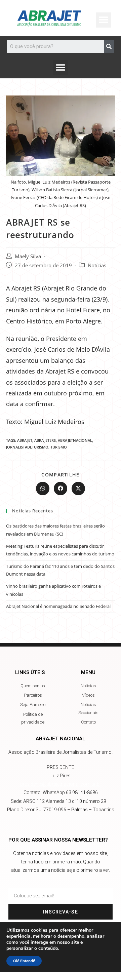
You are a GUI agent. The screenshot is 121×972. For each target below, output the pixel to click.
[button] (60, 67)
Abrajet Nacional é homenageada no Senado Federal (58, 606)
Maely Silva (28, 256)
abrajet (24, 440)
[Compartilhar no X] (78, 488)
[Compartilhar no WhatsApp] (42, 488)
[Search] (109, 46)
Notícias (97, 265)
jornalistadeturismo (27, 447)
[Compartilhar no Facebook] (60, 488)
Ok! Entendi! (24, 961)
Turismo (58, 447)
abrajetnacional (75, 440)
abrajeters (45, 440)
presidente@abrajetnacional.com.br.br (60, 784)
